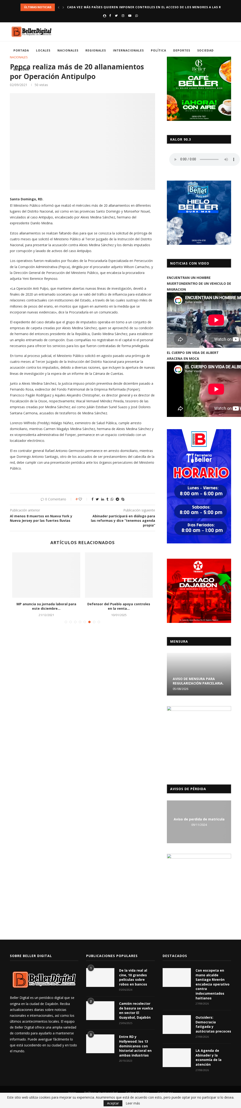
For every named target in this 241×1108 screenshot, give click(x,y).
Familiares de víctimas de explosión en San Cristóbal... (46, 606)
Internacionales (128, 50)
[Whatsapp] (136, 15)
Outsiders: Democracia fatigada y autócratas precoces (213, 1024)
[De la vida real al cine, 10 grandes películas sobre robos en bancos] (100, 977)
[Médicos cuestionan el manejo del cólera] (119, 575)
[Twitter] (116, 15)
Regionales (95, 50)
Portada (21, 50)
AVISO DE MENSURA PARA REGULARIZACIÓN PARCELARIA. (198, 681)
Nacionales (67, 50)
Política (158, 50)
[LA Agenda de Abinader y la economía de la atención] (177, 1057)
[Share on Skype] (122, 499)
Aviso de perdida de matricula (199, 819)
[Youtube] (129, 15)
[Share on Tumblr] (107, 499)
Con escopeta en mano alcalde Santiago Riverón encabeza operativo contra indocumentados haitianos (212, 984)
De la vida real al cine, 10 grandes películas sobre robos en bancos (133, 977)
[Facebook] (110, 15)
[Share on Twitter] (97, 499)
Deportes (181, 50)
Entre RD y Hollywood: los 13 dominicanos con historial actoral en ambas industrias (135, 1045)
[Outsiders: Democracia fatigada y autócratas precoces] (177, 1024)
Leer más (133, 1103)
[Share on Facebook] (92, 499)
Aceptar (113, 1103)
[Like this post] (83, 499)
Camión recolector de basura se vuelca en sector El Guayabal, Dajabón (136, 1010)
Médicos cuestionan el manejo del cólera (119, 606)
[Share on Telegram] (117, 499)
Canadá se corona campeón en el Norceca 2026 (110, 7)
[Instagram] (123, 15)
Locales (43, 50)
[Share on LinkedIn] (102, 499)
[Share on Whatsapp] (112, 499)
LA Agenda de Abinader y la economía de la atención (208, 1057)
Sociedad (205, 50)
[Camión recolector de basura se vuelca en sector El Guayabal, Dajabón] (100, 1010)
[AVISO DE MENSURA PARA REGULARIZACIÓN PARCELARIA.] (199, 674)
